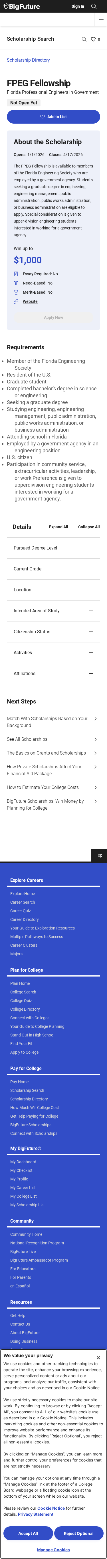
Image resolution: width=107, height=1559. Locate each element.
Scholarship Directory (28, 60)
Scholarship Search (30, 39)
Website (30, 301)
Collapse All (89, 527)
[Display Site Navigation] (101, 19)
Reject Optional (79, 1533)
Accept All (28, 1533)
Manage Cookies (53, 1549)
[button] (53, 548)
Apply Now (53, 317)
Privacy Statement (35, 1514)
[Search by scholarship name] (84, 39)
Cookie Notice (51, 1508)
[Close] (98, 1357)
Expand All (58, 527)
